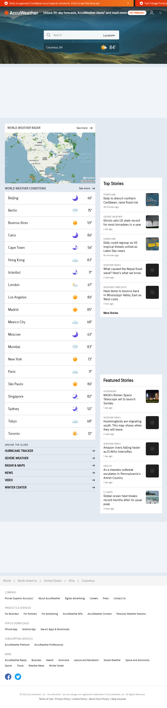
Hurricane (63, 660)
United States (53, 581)
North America (27, 581)
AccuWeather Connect (100, 614)
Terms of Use (46, 699)
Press (106, 598)
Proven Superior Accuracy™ (19, 598)
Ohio (72, 581)
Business (36, 660)
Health (50, 660)
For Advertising (50, 614)
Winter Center (56, 665)
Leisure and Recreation (86, 660)
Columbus (88, 581)
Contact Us (120, 598)
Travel (20, 665)
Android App (29, 629)
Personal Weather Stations (131, 614)
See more (84, 188)
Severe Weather (112, 660)
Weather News (36, 665)
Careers (94, 598)
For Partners (30, 614)
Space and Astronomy (137, 660)
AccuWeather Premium (17, 644)
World (7, 581)
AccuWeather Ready (16, 660)
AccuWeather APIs (73, 614)
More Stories (110, 313)
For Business (12, 614)
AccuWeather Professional (48, 644)
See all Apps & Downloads (55, 629)
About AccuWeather (49, 598)
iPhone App (11, 629)
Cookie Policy (80, 699)
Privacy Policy (63, 699)
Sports (8, 665)
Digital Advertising (75, 598)
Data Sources (118, 699)
